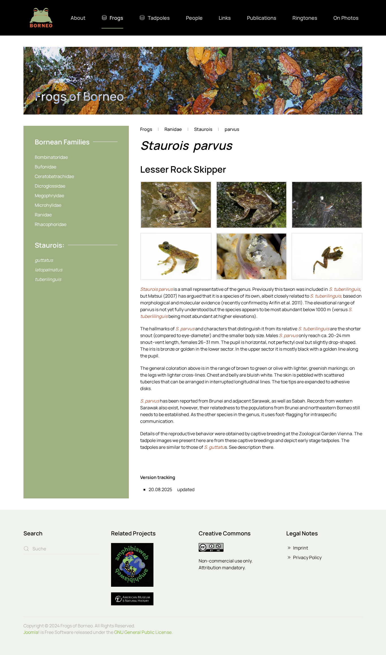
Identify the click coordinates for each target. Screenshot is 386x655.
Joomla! (31, 632)
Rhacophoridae (50, 224)
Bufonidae (45, 167)
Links (225, 17)
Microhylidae (48, 205)
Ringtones (304, 17)
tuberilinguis (48, 279)
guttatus (44, 260)
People (194, 17)
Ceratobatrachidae (54, 176)
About (78, 17)
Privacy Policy (307, 557)
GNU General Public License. (143, 632)
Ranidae (43, 215)
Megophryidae (49, 195)
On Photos (346, 17)
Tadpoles (159, 17)
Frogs (116, 17)
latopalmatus (48, 270)
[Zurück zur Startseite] (40, 17)
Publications (261, 17)
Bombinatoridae (51, 157)
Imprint (300, 548)
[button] (175, 204)
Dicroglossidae (50, 186)
